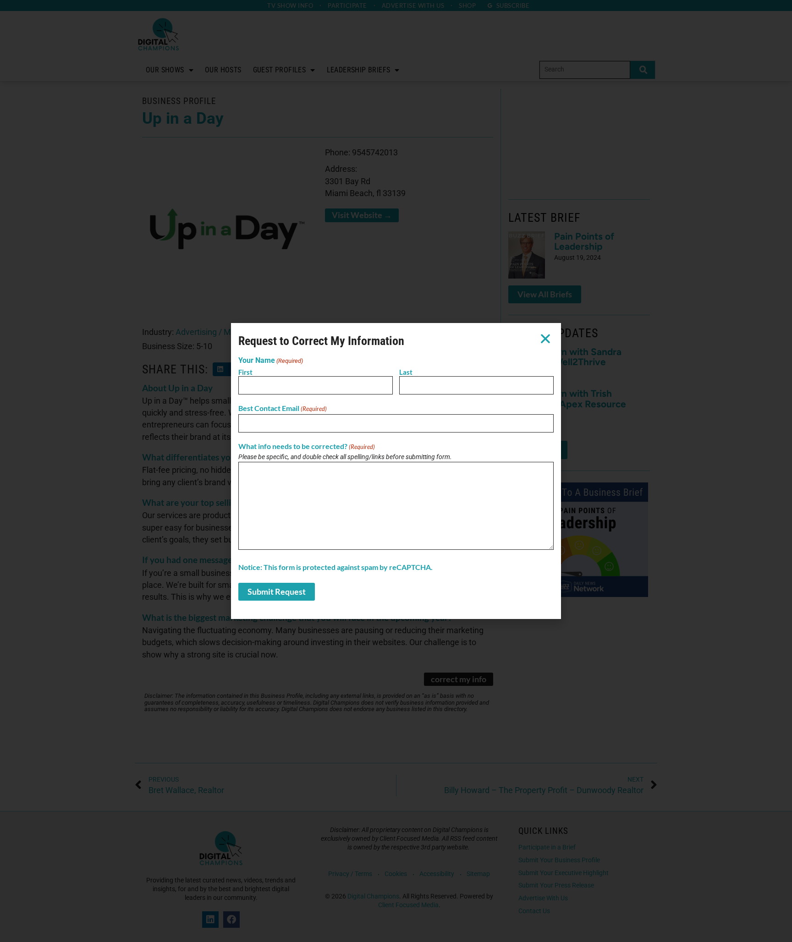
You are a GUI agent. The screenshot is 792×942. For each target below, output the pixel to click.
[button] (545, 338)
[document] (396, 471)
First (245, 372)
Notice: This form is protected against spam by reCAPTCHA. (335, 567)
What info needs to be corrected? (306, 446)
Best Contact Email (282, 408)
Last (405, 372)
